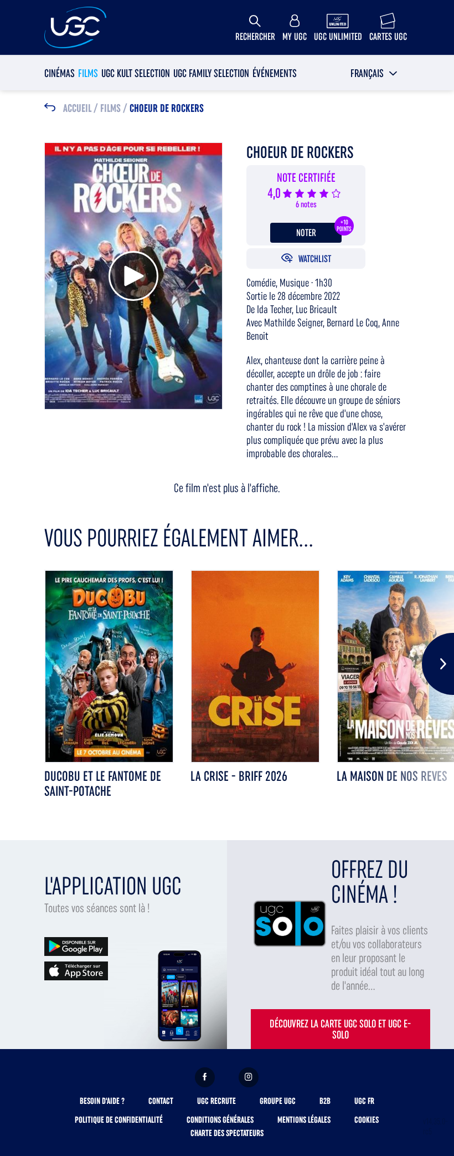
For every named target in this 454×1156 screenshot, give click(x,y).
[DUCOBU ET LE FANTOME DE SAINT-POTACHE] (109, 666)
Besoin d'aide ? (102, 1101)
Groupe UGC (278, 1101)
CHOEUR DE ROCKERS (167, 109)
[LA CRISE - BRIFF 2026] (255, 666)
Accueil (77, 109)
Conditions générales (220, 1119)
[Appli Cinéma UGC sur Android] (76, 945)
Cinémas (59, 73)
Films (88, 73)
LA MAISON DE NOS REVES (392, 776)
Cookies (366, 1119)
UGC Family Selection (211, 73)
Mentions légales (304, 1119)
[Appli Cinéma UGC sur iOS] (76, 970)
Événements (274, 73)
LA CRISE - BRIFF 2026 (238, 776)
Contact (160, 1101)
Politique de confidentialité (119, 1119)
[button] (374, 73)
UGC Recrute (216, 1101)
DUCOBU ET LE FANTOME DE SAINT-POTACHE (102, 783)
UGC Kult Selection (135, 73)
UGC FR (364, 1101)
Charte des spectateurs (227, 1133)
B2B (325, 1101)
